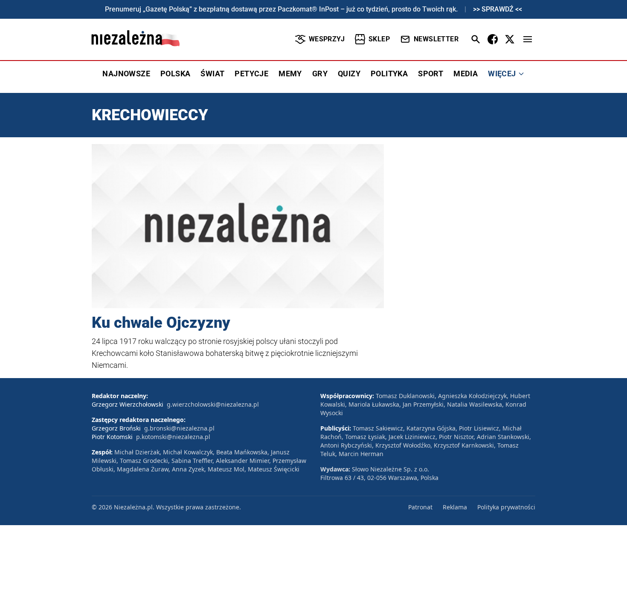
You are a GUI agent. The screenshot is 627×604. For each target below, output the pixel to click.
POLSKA (175, 73)
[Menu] (527, 39)
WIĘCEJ (502, 73)
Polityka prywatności (506, 507)
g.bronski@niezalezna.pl (179, 428)
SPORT (430, 73)
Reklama (455, 507)
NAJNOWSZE (126, 73)
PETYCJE (251, 73)
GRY (320, 73)
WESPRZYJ (327, 39)
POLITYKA (389, 73)
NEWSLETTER (436, 39)
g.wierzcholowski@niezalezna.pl (213, 404)
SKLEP (379, 39)
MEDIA (465, 73)
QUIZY (349, 73)
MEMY (290, 73)
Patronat (420, 507)
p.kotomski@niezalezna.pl (173, 437)
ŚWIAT (212, 73)
